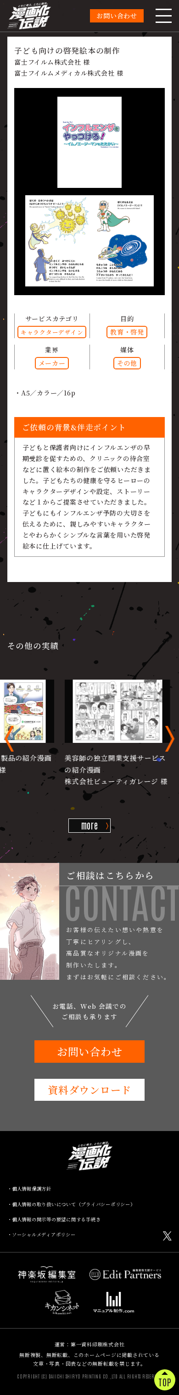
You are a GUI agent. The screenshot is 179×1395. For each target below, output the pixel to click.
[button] (9, 739)
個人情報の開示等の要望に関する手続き (56, 1219)
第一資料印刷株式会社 (98, 1344)
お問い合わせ (116, 15)
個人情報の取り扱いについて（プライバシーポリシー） (73, 1204)
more (89, 825)
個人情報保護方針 (31, 1188)
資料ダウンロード (89, 1089)
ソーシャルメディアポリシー (44, 1234)
